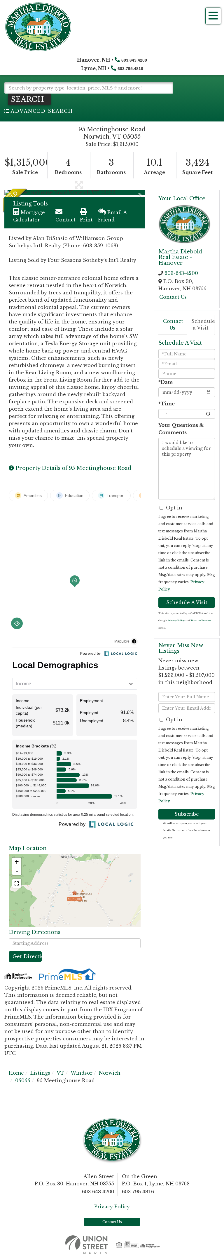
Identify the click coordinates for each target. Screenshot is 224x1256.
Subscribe (186, 814)
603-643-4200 (181, 273)
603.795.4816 (130, 68)
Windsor (81, 1073)
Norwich (109, 1073)
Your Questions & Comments (181, 428)
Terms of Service (200, 620)
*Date (165, 382)
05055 (22, 1080)
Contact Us (173, 297)
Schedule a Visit (202, 324)
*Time (166, 404)
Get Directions (27, 956)
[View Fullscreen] (16, 883)
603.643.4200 (134, 60)
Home (16, 1073)
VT (60, 1073)
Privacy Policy (176, 620)
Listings (40, 1073)
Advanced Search (41, 111)
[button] (29, 99)
